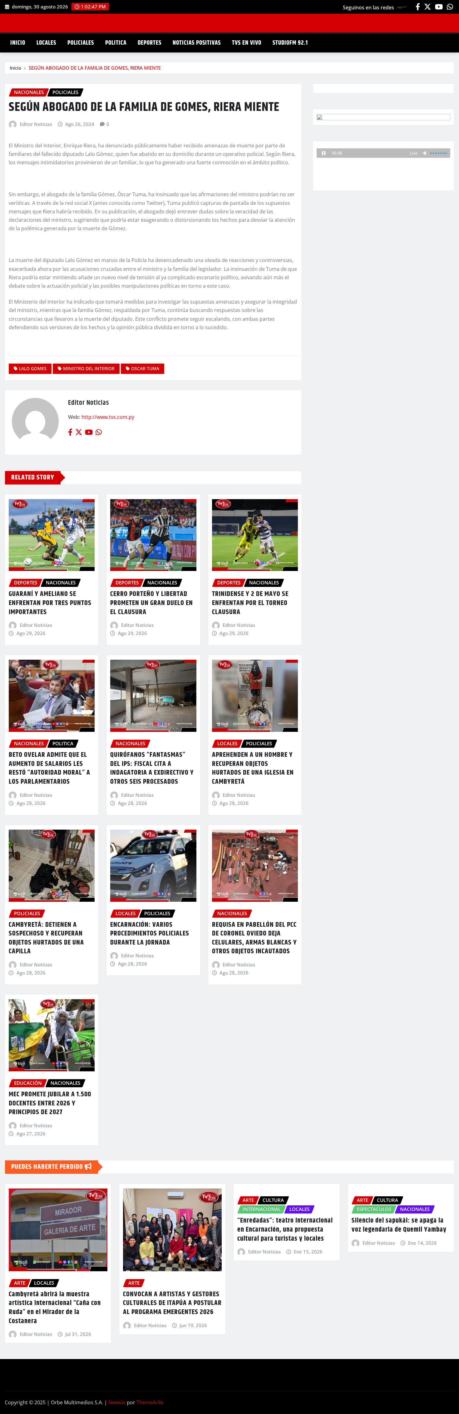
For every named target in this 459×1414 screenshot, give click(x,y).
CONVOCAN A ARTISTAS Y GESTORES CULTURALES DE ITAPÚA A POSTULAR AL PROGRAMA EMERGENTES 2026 (172, 1303)
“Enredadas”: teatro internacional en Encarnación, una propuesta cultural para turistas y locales (285, 1229)
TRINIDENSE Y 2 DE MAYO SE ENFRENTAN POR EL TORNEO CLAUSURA (250, 603)
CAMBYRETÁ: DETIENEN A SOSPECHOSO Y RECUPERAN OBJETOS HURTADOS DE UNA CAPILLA (46, 938)
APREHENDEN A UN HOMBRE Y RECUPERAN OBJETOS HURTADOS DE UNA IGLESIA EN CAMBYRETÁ (253, 768)
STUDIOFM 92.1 (290, 42)
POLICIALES (80, 42)
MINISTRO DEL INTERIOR (89, 368)
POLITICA (115, 42)
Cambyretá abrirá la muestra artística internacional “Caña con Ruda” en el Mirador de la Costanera (55, 1308)
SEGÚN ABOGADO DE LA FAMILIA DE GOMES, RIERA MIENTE (95, 68)
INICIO (17, 42)
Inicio (15, 68)
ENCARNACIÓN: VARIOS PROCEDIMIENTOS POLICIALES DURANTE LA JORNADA (149, 934)
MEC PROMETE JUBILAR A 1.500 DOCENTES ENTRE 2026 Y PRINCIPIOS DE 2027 (50, 1103)
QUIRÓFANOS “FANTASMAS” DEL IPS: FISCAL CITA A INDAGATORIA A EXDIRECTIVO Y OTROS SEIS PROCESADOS (152, 768)
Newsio (117, 1402)
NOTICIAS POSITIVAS (197, 42)
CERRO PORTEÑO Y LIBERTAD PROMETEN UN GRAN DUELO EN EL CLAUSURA (151, 603)
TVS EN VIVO (246, 42)
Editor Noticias (36, 124)
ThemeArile (149, 1402)
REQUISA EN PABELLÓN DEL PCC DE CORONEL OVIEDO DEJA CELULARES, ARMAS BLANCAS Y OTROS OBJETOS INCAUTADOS (254, 938)
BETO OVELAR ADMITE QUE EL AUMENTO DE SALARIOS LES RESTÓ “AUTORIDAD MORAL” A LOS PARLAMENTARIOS (49, 768)
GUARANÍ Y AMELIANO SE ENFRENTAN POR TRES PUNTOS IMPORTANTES (50, 603)
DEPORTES (149, 42)
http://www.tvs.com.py (107, 417)
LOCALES (46, 42)
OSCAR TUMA (145, 368)
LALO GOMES (33, 368)
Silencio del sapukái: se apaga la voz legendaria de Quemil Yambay (399, 1225)
